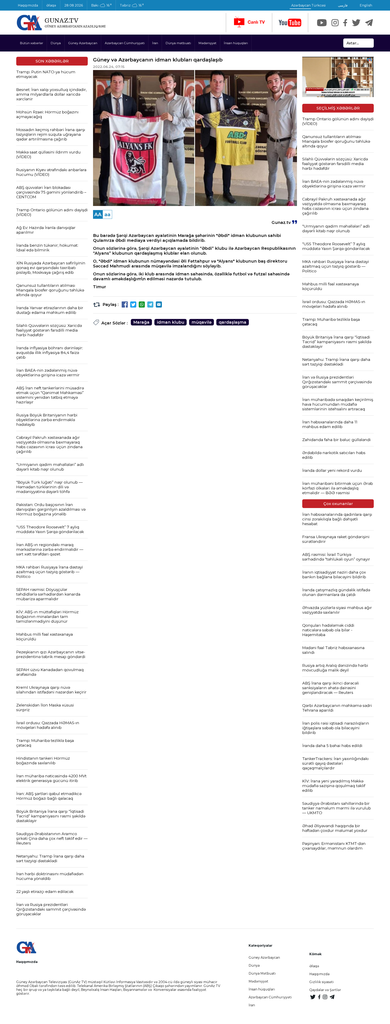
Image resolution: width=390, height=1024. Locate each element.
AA (98, 214)
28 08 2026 (73, 5)
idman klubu (170, 322)
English (366, 5)
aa (107, 214)
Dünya (56, 43)
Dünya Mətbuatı (262, 973)
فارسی (343, 5)
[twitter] (356, 22)
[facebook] (345, 22)
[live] (249, 22)
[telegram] (369, 22)
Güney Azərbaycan (82, 43)
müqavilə (201, 322)
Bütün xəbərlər (31, 43)
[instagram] (335, 22)
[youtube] (290, 22)
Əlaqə (51, 5)
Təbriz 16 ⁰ (132, 5)
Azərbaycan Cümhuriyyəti (125, 43)
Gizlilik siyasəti (321, 982)
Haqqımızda (28, 5)
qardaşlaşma (232, 322)
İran (155, 43)
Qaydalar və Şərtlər (325, 990)
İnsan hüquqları (236, 43)
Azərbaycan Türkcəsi (308, 5)
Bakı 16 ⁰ (101, 5)
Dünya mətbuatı (178, 43)
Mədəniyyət (207, 43)
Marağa (141, 322)
